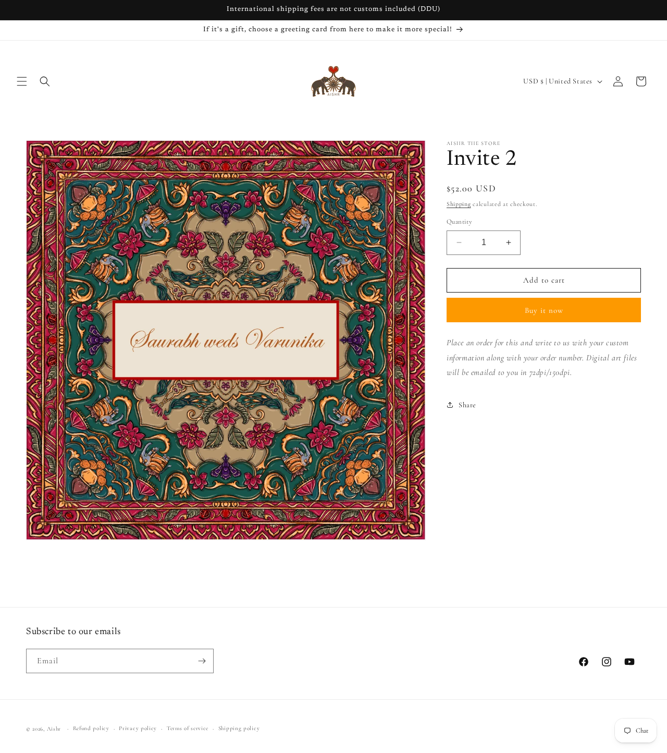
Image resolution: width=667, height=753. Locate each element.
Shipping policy (239, 728)
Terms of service (187, 728)
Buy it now (544, 310)
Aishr (54, 728)
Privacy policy (138, 728)
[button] (21, 81)
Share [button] (467, 404)
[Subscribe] (201, 661)
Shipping (459, 204)
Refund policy (91, 728)
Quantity (459, 221)
